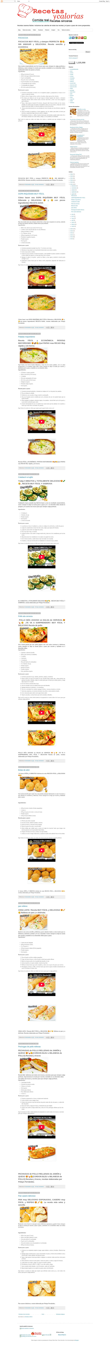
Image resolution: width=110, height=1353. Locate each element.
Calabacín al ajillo (25, 477)
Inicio (43, 1314)
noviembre (74, 188)
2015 (71, 234)
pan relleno (22, 906)
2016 (71, 232)
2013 (71, 238)
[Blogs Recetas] (28, 1336)
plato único (72, 92)
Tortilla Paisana (73, 146)
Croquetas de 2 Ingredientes (80, 136)
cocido (71, 74)
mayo (73, 218)
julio (73, 214)
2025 (71, 176)
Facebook (40, 30)
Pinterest (47, 30)
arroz (71, 71)
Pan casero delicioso (26, 1196)
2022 (71, 182)
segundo (72, 99)
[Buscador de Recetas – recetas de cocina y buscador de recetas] (36, 1335)
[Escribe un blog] (48, 184)
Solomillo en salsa (81, 109)
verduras (72, 102)
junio (73, 216)
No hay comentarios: (39, 184)
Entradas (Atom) (28, 1316)
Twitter (34, 30)
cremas (71, 76)
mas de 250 (73, 83)
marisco (72, 81)
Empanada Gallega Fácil (76, 154)
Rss (58, 30)
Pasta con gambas (74, 162)
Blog (19, 30)
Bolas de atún (24, 770)
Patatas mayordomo (26, 337)
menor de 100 (73, 85)
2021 (71, 184)
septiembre (74, 192)
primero (72, 95)
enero (73, 226)
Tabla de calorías (66, 30)
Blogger (77, 1340)
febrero (73, 224)
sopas (71, 100)
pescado (72, 90)
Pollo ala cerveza (25, 616)
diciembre (74, 186)
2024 (71, 178)
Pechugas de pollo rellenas (29, 1047)
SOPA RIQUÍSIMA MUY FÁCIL (31, 194)
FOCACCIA (23, 38)
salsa (71, 97)
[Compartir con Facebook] (52, 184)
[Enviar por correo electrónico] (47, 184)
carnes (71, 72)
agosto (73, 194)
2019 (71, 230)
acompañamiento (74, 69)
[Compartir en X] (50, 184)
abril (73, 220)
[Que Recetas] (46, 1335)
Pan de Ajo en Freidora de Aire (77, 119)
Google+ (53, 30)
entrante (72, 79)
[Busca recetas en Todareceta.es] (25, 1335)
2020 (71, 228)
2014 (71, 236)
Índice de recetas (27, 30)
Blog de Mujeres (62, 1334)
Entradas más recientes (24, 1314)
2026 (71, 174)
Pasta (71, 88)
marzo (73, 222)
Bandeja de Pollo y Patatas (76, 127)
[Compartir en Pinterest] (53, 184)
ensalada (72, 78)
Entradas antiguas (60, 1314)
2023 (71, 180)
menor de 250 (73, 86)
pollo (71, 93)
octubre (73, 190)
